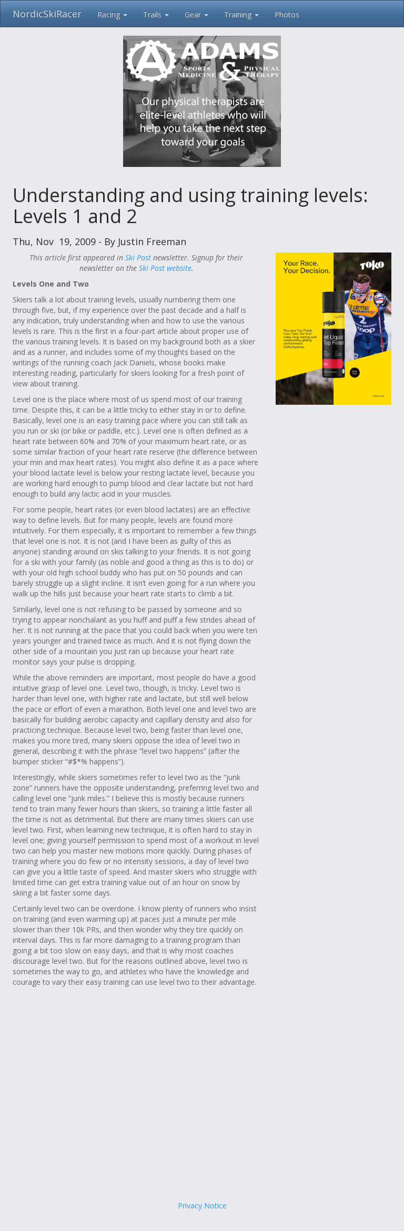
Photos (287, 14)
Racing (109, 14)
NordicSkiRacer (47, 13)
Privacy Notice (202, 1206)
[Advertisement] (202, 1116)
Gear (194, 14)
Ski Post (138, 257)
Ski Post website (165, 268)
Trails (153, 14)
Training (239, 14)
